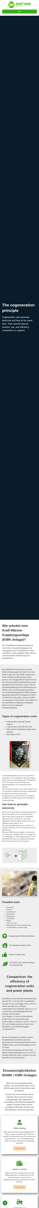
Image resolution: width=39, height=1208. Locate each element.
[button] (19, 1148)
